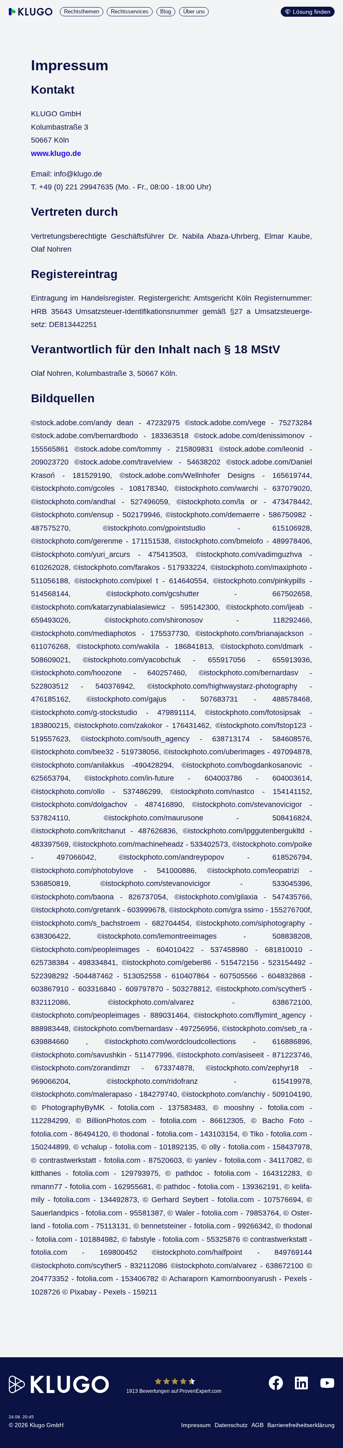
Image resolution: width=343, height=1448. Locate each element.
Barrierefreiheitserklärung (301, 1425)
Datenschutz (231, 1425)
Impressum (196, 1425)
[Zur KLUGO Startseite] (31, 11)
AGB (257, 1425)
